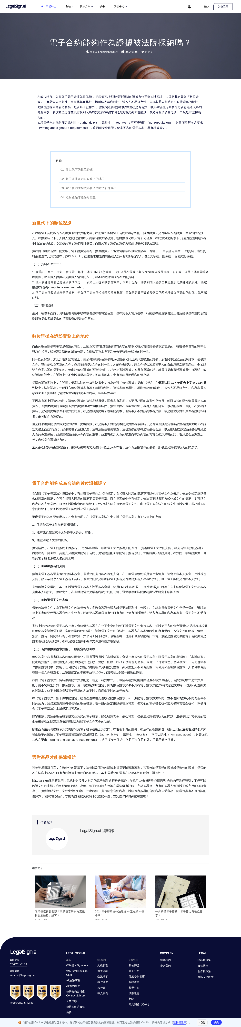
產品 (68, 6)
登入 (207, 6)
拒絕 (202, 1022)
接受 (216, 1022)
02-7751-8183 (18, 964)
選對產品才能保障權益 (81, 197)
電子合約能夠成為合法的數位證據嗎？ (91, 188)
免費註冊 (223, 6)
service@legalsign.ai (22, 975)
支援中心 (119, 6)
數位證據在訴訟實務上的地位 (85, 179)
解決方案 (85, 6)
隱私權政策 (179, 1022)
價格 (102, 6)
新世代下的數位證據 (79, 169)
